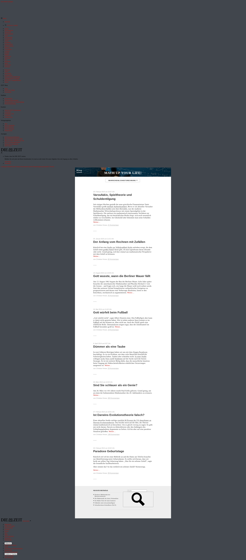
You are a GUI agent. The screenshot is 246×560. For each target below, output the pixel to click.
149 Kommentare (114, 434)
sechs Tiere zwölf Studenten (112, 359)
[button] (3, 18)
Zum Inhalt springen (7, 1)
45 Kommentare (113, 296)
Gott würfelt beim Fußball (110, 312)
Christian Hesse (101, 225)
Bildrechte (8, 543)
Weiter (96, 222)
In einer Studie (140, 356)
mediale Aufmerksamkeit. (117, 207)
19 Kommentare (113, 330)
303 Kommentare (114, 398)
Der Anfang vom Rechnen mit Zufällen (119, 241)
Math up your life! (123, 173)
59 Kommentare (113, 473)
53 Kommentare (113, 368)
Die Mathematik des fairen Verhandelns (106, 498)
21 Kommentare (113, 225)
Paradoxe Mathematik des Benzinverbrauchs (102, 495)
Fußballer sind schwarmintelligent (105, 503)
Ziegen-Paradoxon (140, 352)
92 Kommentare (113, 259)
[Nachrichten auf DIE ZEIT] (11, 151)
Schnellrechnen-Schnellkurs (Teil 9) (105, 505)
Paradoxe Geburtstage (108, 451)
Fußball (96, 322)
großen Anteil (108, 250)
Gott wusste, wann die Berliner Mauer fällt (121, 276)
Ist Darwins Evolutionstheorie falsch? (118, 414)
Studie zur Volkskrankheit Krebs (119, 247)
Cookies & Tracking (10, 554)
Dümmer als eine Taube (109, 346)
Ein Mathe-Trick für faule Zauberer (105, 500)
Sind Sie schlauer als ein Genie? (115, 385)
